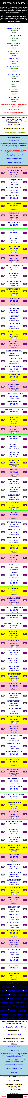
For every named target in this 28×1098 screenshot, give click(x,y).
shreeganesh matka (18, 986)
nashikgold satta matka (18, 1015)
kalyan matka (18, 994)
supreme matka (11, 993)
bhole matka (12, 994)
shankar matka (9, 982)
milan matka (9, 990)
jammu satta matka (18, 1013)
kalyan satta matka (8, 1014)
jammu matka (6, 994)
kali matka (21, 982)
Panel (24, 172)
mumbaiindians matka (8, 987)
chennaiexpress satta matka (11, 1006)
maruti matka (4, 984)
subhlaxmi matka (12, 983)
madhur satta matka (5, 1002)
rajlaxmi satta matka (4, 1010)
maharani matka (23, 984)
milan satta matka (23, 1007)
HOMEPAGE (14, 1093)
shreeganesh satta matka (14, 1003)
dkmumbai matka (11, 995)
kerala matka (3, 982)
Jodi (3, 172)
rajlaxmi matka (8, 991)
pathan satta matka (7, 1001)
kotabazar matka (15, 997)
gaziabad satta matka (19, 1005)
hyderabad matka (4, 993)
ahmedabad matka (19, 993)
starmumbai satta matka (14, 1010)
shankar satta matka (4, 998)
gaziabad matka (16, 987)
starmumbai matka (16, 991)
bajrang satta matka (17, 1014)
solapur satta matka (5, 1003)
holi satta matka (5, 1009)
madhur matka (17, 984)
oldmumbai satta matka (12, 1017)
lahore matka (3, 990)
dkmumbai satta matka (8, 1015)
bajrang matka (24, 994)
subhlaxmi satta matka (17, 999)
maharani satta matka (13, 1002)
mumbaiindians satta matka (8, 1005)
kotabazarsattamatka (21, 1017)
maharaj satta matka (23, 1001)
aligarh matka (23, 991)
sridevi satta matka (13, 998)
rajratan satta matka (13, 1009)
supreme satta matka (15, 1011)
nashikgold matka (18, 995)
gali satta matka (9, 999)
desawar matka (4, 986)
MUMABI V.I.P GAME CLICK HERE (14, 113)
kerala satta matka (23, 997)
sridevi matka (15, 982)
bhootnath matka (13, 988)
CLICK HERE (14, 114)
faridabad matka (23, 987)
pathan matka (24, 983)
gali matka (6, 983)
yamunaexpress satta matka (6, 1007)
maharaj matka (10, 984)
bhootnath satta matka (22, 1006)
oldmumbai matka (7, 997)
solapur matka (10, 986)
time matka (18, 983)
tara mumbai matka (8, 1018)
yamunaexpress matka (22, 988)
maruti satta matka (15, 1001)
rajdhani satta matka (22, 1009)
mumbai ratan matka (19, 1018)
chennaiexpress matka (5, 988)
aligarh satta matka (23, 1010)
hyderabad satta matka (6, 1011)
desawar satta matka (23, 1002)
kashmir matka (4, 995)
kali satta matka (20, 998)
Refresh (14, 32)
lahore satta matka (16, 1007)
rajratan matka (20, 990)
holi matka (14, 990)
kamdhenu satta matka (9, 1013)
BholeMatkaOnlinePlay (4, 1095)
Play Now (14, 176)
